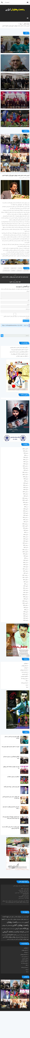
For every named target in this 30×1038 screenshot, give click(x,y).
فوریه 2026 (25, 461)
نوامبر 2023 (25, 519)
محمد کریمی (26, 270)
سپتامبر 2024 (25, 498)
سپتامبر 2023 (25, 524)
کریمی (19, 939)
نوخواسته (13, 270)
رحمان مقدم (20, 922)
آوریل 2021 (25, 586)
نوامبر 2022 (25, 545)
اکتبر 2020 (26, 599)
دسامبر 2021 (25, 569)
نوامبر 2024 (25, 494)
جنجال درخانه (7, 919)
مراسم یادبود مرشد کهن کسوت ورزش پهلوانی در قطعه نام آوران (15, 277)
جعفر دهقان (23, 919)
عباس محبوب (6, 928)
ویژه (21, 24)
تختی (10, 917)
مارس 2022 (25, 562)
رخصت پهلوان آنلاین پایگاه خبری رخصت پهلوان (15, 9)
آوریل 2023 (25, 534)
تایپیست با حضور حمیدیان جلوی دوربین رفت (19, 349)
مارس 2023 (25, 537)
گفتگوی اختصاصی (24, 676)
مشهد (26, 934)
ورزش (5, 935)
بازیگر (19, 917)
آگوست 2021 (25, 577)
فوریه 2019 (25, 620)
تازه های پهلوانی (25, 665)
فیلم (14, 932)
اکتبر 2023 (26, 521)
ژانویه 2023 (25, 541)
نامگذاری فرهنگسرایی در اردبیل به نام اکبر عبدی (19, 352)
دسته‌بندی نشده (25, 672)
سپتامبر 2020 (25, 601)
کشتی (16, 939)
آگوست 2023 (25, 526)
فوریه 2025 (25, 487)
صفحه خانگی (26, 24)
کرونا (21, 939)
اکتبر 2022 (26, 547)
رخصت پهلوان (13, 268)
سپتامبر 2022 (25, 549)
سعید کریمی (19, 928)
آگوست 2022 (25, 552)
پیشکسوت (20, 268)
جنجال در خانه (13, 919)
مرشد (28, 934)
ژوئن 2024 (26, 504)
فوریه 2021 (25, 590)
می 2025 (26, 481)
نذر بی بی (18, 935)
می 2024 (26, 507)
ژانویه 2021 (25, 592)
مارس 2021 (25, 588)
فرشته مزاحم (19, 932)
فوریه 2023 (25, 539)
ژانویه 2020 (25, 618)
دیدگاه (28, 291)
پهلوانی (24, 939)
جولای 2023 (25, 528)
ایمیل (28, 304)
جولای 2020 (25, 605)
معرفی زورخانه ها (24, 678)
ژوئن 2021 (26, 582)
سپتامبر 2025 (25, 472)
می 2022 (26, 558)
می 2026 (26, 455)
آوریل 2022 (25, 560)
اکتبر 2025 (26, 470)
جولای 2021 (25, 579)
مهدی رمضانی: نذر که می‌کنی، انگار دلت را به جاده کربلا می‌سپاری (10, 827)
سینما (14, 928)
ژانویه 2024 (25, 515)
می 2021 (26, 584)
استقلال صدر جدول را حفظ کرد (22, 356)
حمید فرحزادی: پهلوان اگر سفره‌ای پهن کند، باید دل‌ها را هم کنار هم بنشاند (10, 817)
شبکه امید (11, 928)
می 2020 (26, 609)
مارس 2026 (25, 459)
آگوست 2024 (25, 500)
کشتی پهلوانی (13, 939)
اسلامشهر (24, 917)
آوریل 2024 (25, 509)
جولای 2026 (25, 451)
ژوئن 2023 (26, 530)
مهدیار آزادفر (22, 934)
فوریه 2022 (25, 564)
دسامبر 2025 (25, 466)
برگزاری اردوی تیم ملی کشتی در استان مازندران (19, 347)
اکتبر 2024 (26, 496)
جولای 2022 (25, 554)
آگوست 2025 (25, 474)
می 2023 (26, 532)
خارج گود (26, 668)
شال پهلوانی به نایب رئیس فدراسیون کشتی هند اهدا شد (10, 797)
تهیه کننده (6, 917)
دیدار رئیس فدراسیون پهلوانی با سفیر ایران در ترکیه (11, 807)
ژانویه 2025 (25, 489)
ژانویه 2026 (25, 464)
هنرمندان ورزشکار (24, 683)
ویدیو (27, 685)
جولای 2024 (25, 502)
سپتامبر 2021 (25, 575)
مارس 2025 (25, 485)
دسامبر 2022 (25, 543)
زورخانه (26, 928)
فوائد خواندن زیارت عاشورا (15, 282)
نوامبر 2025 (25, 468)
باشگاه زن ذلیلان (14, 917)
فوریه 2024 (25, 513)
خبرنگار (23, 922)
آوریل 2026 (25, 457)
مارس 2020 (25, 614)
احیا (28, 917)
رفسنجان (9, 925)
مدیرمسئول (19, 270)
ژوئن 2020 (26, 607)
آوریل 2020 (25, 612)
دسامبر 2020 (25, 594)
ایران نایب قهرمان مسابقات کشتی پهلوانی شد (19, 354)
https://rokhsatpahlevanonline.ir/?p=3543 (12, 325)
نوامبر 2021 (25, 571)
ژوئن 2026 (26, 453)
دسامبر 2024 (25, 491)
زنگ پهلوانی (4, 925)
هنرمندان (10, 934)
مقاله (27, 680)
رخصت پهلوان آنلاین (20, 925)
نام (28, 300)
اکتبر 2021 (26, 573)
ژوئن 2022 (26, 556)
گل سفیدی (9, 939)
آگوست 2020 (25, 603)
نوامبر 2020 (25, 597)
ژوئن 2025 (26, 479)
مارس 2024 (25, 511)
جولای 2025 (25, 477)
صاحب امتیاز (6, 268)
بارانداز (22, 917)
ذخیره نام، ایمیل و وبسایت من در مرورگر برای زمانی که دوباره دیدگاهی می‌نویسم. (16, 317)
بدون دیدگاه (21, 177)
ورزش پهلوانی (15, 937)
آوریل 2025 (25, 483)
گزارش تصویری (25, 674)
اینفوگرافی (26, 663)
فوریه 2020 (25, 616)
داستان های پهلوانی (24, 670)
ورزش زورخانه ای (6, 270)
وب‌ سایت (27, 309)
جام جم (27, 919)
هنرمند (14, 935)
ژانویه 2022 (25, 567)
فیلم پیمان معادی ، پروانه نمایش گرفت (11, 787)
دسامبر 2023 (25, 517)
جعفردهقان (19, 919)
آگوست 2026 (25, 449)
